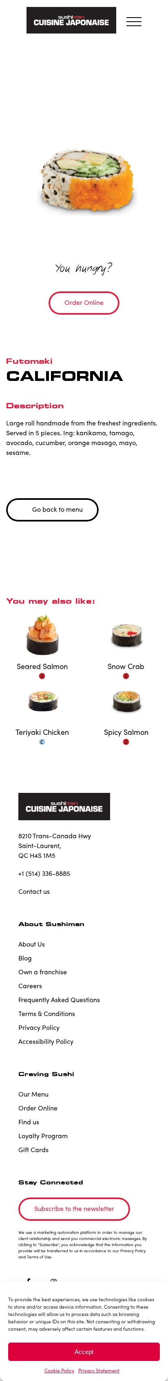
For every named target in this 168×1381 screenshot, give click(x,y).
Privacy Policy (39, 1027)
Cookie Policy (59, 1370)
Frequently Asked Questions (59, 999)
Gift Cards (33, 1149)
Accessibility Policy (45, 1041)
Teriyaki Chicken (42, 732)
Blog (25, 957)
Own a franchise (42, 971)
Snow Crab (126, 666)
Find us (28, 1121)
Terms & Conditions (46, 1013)
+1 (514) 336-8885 (44, 873)
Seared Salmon (42, 666)
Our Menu (33, 1094)
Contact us (34, 891)
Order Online (37, 1107)
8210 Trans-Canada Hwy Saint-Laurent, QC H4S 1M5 (54, 845)
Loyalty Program (43, 1135)
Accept (84, 1351)
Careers (30, 985)
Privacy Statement (98, 1370)
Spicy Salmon (126, 732)
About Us (31, 944)
